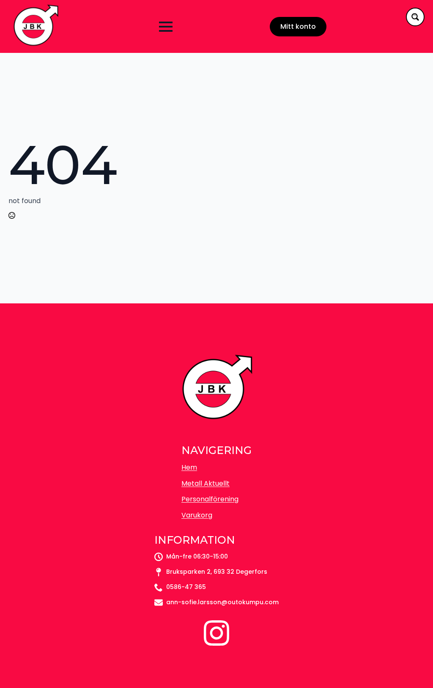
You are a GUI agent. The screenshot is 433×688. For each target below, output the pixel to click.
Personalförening (209, 499)
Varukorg (196, 515)
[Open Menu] (166, 26)
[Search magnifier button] (415, 17)
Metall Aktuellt (205, 483)
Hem (189, 467)
